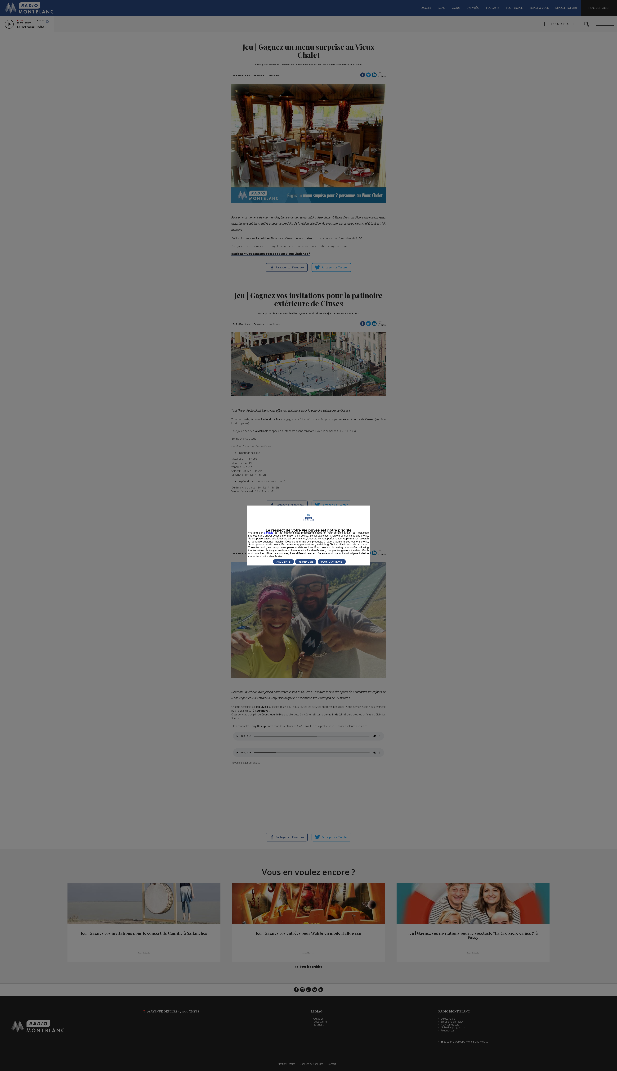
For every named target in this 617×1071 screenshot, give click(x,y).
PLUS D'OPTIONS (331, 561)
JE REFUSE (306, 561)
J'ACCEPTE (283, 561)
